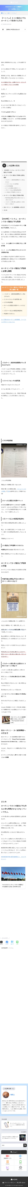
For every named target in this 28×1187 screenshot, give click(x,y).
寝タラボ (14, 2)
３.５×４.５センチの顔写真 (12, 184)
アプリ (20, 1164)
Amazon (7, 1164)
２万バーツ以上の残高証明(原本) (13, 190)
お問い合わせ (21, 1182)
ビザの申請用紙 (9, 186)
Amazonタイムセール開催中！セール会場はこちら (14, 8)
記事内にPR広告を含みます (13, 29)
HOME (15, 1179)
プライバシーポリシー (10, 1182)
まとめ (5, 210)
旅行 (20, 1158)
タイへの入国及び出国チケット (13, 188)
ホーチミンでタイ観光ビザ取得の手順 (14, 195)
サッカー (20, 1169)
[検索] (25, 1145)
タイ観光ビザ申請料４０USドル (13, 192)
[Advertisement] (14, 46)
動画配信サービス (7, 1158)
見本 (8, 491)
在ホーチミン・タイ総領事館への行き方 (14, 207)
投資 (8, 1169)
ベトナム (11, 948)
